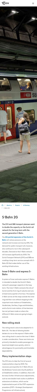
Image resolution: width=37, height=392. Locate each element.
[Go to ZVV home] (5, 3)
